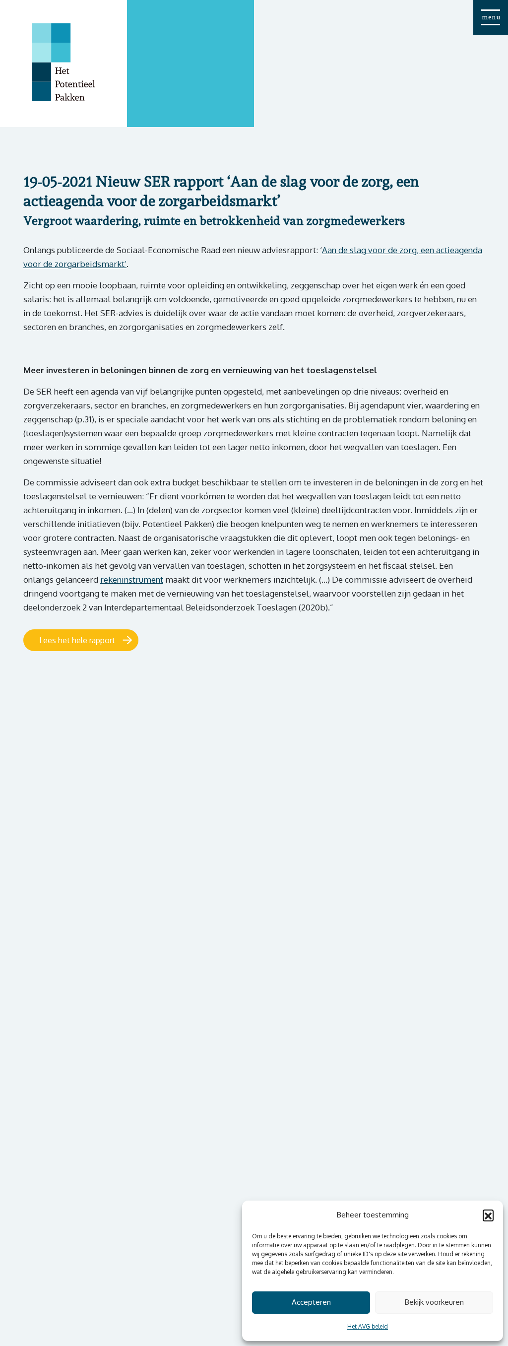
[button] (488, 1215)
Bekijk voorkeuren (434, 1302)
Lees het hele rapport (77, 640)
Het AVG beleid (367, 1326)
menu (491, 17)
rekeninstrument (131, 579)
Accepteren (311, 1302)
